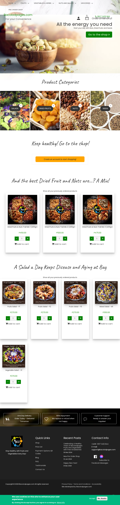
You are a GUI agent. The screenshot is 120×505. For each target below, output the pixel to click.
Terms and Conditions (82, 484)
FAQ (37, 461)
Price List (38, 447)
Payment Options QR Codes (44, 452)
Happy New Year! (70, 463)
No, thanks (102, 498)
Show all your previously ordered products (60, 191)
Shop (37, 443)
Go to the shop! (74, 143)
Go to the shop (98, 34)
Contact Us (40, 469)
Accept (92, 498)
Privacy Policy (67, 484)
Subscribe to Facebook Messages (100, 461)
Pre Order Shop (16, 10)
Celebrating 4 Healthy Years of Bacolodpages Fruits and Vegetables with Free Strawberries (73, 447)
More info (61, 502)
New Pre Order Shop (72, 456)
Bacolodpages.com (18, 15)
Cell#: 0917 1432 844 (100, 444)
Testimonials (40, 465)
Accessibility (96, 484)
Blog (37, 457)
